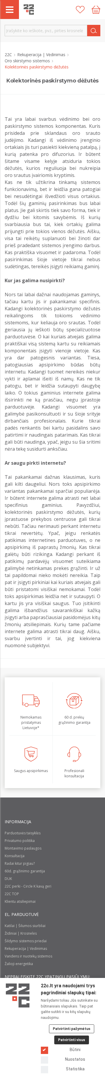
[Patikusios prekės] (80, 9)
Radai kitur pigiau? (20, 863)
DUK (8, 878)
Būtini (75, 1049)
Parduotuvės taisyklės (23, 833)
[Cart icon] (96, 9)
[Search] (93, 30)
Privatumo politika (20, 840)
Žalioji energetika (19, 963)
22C (9, 54)
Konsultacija (14, 855)
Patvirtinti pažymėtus (71, 1029)
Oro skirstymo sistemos (28, 60)
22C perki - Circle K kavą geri (28, 886)
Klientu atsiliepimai (20, 901)
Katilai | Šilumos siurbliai (25, 925)
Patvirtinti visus (71, 1040)
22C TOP (12, 893)
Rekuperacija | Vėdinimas (41, 54)
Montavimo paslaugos (23, 848)
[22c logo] (29, 9)
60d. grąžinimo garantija (25, 871)
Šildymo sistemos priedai (26, 940)
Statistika (75, 1069)
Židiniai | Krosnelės (21, 933)
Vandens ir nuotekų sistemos (28, 956)
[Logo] (17, 995)
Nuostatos (75, 1059)
